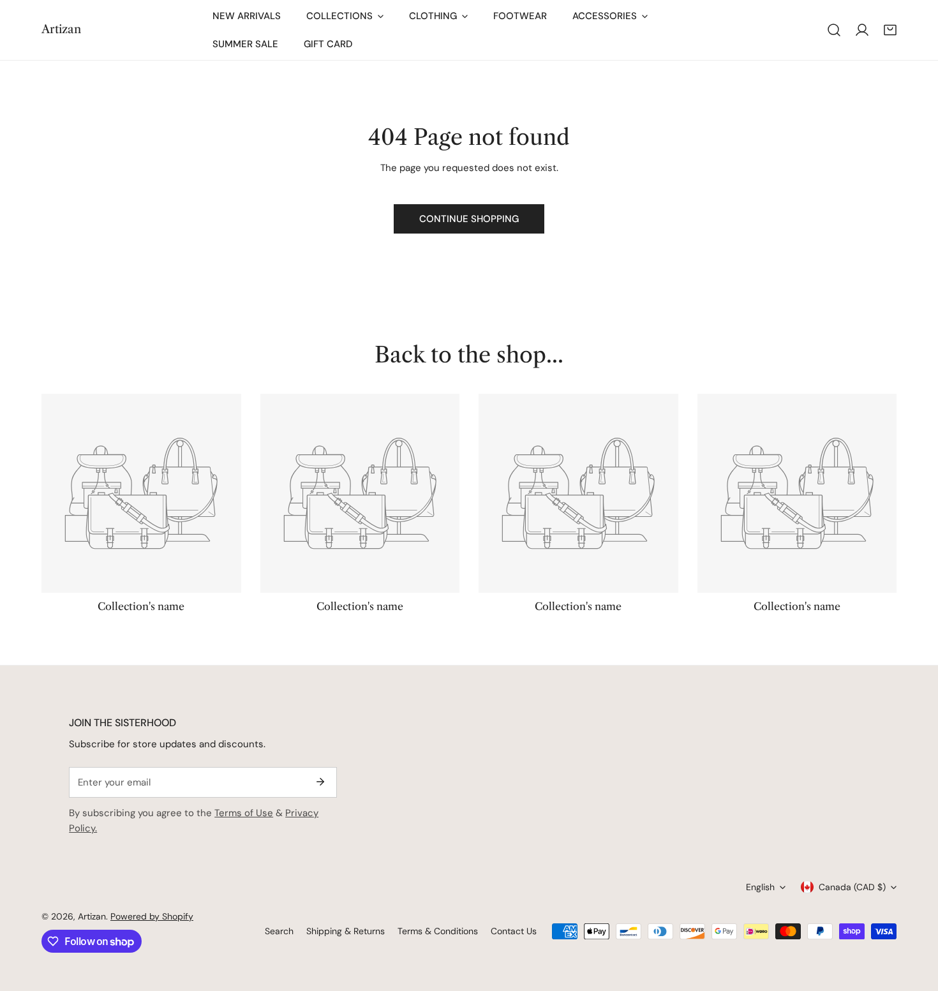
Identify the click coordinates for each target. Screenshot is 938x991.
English (760, 887)
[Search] (834, 30)
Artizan (92, 916)
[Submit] (320, 781)
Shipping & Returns (345, 931)
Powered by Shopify (151, 916)
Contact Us (514, 931)
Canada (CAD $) (852, 887)
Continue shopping (469, 218)
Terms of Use (243, 813)
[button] (890, 30)
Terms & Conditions (438, 931)
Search (279, 931)
